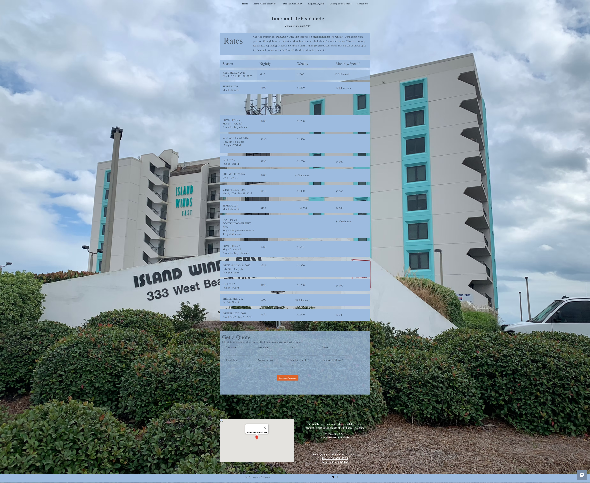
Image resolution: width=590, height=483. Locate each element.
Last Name (263, 347)
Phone (325, 347)
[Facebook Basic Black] (337, 477)
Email (292, 347)
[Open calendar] (249, 365)
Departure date (267, 360)
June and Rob (287, 18)
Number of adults (298, 360)
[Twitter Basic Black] (333, 477)
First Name (231, 347)
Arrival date (233, 360)
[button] (265, 2)
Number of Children (331, 360)
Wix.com (266, 477)
